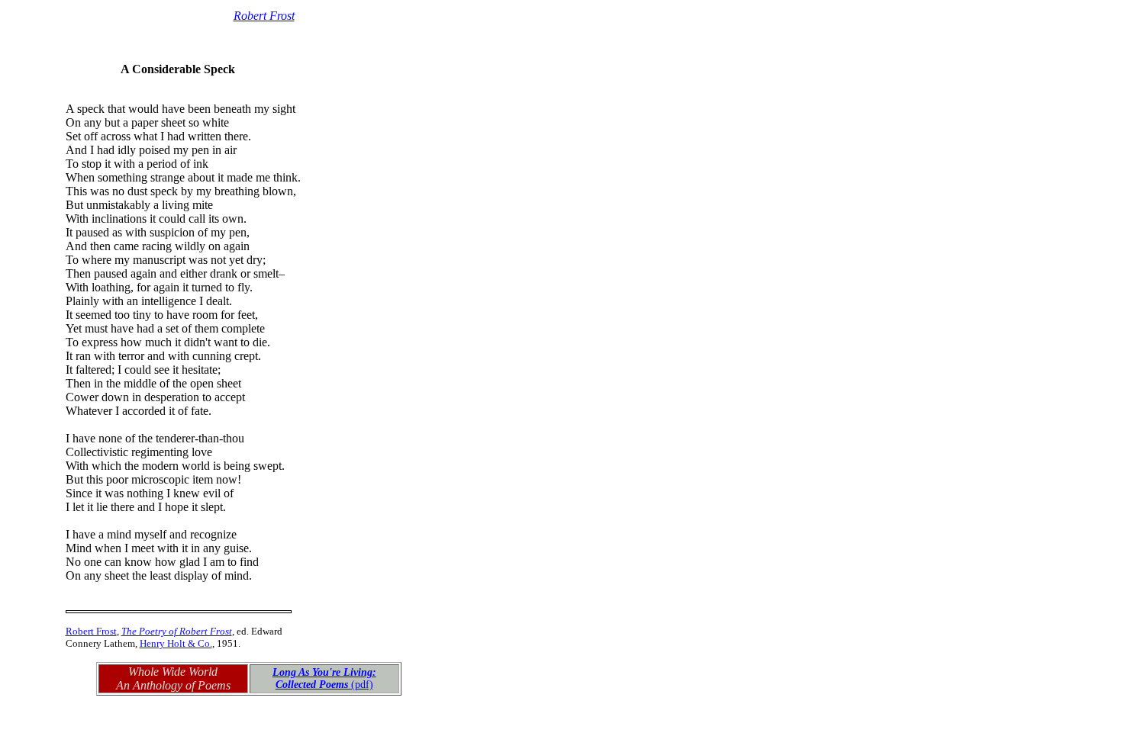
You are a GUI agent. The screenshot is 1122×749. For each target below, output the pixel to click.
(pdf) (324, 678)
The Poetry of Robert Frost (176, 631)
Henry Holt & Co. (176, 643)
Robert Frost (264, 15)
